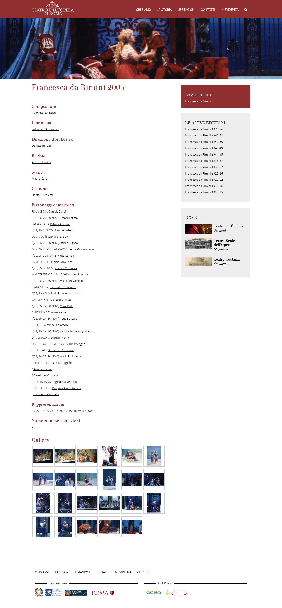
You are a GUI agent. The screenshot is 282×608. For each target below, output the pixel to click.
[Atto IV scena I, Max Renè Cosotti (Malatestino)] (109, 526)
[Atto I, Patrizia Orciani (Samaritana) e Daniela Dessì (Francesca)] (131, 456)
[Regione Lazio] (76, 592)
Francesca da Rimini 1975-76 (204, 129)
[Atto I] (42, 456)
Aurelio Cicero (42, 369)
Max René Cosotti (71, 281)
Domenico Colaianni (61, 350)
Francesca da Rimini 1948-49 (204, 148)
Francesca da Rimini (198, 101)
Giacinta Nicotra (58, 338)
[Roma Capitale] (108, 592)
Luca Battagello (62, 363)
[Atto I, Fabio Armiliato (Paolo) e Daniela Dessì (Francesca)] (65, 479)
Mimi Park (66, 306)
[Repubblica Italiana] (39, 592)
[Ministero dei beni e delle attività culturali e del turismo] (54, 592)
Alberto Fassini (41, 162)
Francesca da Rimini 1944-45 (204, 154)
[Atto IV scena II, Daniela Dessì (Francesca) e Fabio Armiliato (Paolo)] (131, 526)
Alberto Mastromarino (81, 249)
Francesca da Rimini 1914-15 (204, 192)
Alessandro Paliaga (55, 237)
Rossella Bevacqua (59, 300)
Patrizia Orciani (60, 224)
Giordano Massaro (45, 375)
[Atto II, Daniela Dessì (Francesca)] (131, 479)
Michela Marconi (57, 325)
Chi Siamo (143, 10)
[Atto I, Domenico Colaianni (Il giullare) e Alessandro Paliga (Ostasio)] (109, 456)
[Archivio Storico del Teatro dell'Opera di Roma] (53, 8)
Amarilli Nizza (69, 218)
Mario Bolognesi (76, 344)
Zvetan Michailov (66, 268)
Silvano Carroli (64, 256)
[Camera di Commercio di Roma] (176, 592)
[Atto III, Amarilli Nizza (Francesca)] (42, 526)
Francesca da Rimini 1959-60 (204, 142)
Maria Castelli (64, 230)
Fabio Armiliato (62, 262)
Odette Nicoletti (42, 195)
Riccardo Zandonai (44, 113)
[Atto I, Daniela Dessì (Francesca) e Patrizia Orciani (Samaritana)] (154, 456)
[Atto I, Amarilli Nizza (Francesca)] (87, 479)
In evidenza (230, 10)
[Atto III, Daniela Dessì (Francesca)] (131, 503)
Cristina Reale (57, 312)
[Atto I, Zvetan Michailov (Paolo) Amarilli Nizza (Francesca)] (109, 479)
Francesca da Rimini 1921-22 (204, 180)
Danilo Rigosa (69, 243)
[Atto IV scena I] (87, 526)
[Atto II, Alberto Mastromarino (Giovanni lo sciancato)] (42, 503)
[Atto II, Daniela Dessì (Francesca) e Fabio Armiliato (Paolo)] (154, 479)
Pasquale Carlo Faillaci (66, 388)
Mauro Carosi (40, 178)
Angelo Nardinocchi (65, 382)
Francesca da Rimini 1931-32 (204, 167)
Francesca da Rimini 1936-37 (204, 161)
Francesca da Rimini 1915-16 (204, 186)
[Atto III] (109, 503)
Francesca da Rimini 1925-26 (204, 173)
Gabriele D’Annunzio (45, 129)
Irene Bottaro (68, 319)
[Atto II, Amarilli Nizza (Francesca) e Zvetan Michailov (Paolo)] (87, 503)
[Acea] (154, 592)
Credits (142, 572)
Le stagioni (186, 10)
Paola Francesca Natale (65, 293)
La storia (164, 10)
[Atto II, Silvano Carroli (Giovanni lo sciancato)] (65, 503)
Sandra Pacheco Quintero (76, 331)
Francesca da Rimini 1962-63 (204, 135)
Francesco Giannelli (46, 394)
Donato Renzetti (42, 146)
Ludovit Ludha (78, 274)
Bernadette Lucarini (63, 287)
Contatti (208, 10)
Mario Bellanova (70, 356)
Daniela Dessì (57, 211)
